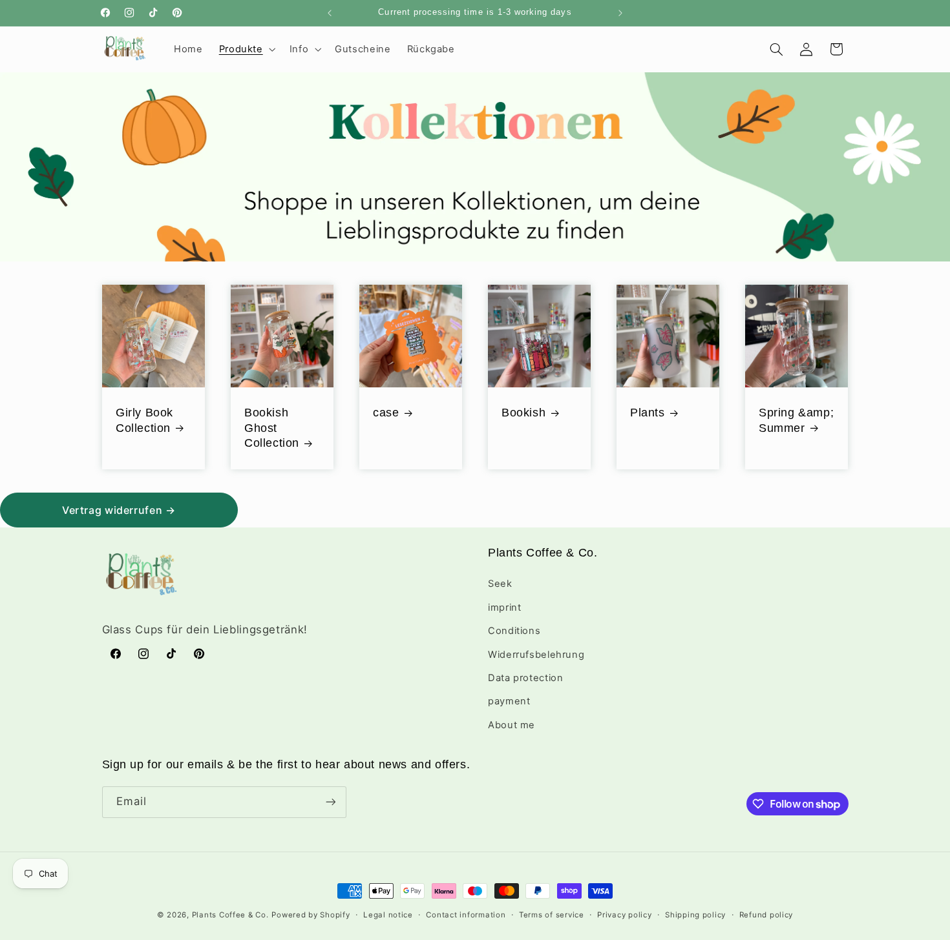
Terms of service (551, 914)
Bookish (523, 412)
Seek (500, 583)
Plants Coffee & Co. (230, 914)
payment (509, 701)
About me (511, 725)
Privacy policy (624, 914)
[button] (246, 49)
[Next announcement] (620, 13)
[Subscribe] (330, 802)
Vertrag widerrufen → (119, 510)
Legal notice (388, 914)
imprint (504, 607)
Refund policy (766, 914)
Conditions (514, 631)
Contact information (465, 914)
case (386, 412)
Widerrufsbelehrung (536, 654)
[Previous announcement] (329, 13)
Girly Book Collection (144, 420)
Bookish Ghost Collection (271, 427)
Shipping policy (695, 914)
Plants (647, 412)
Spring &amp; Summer (796, 420)
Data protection (525, 678)
